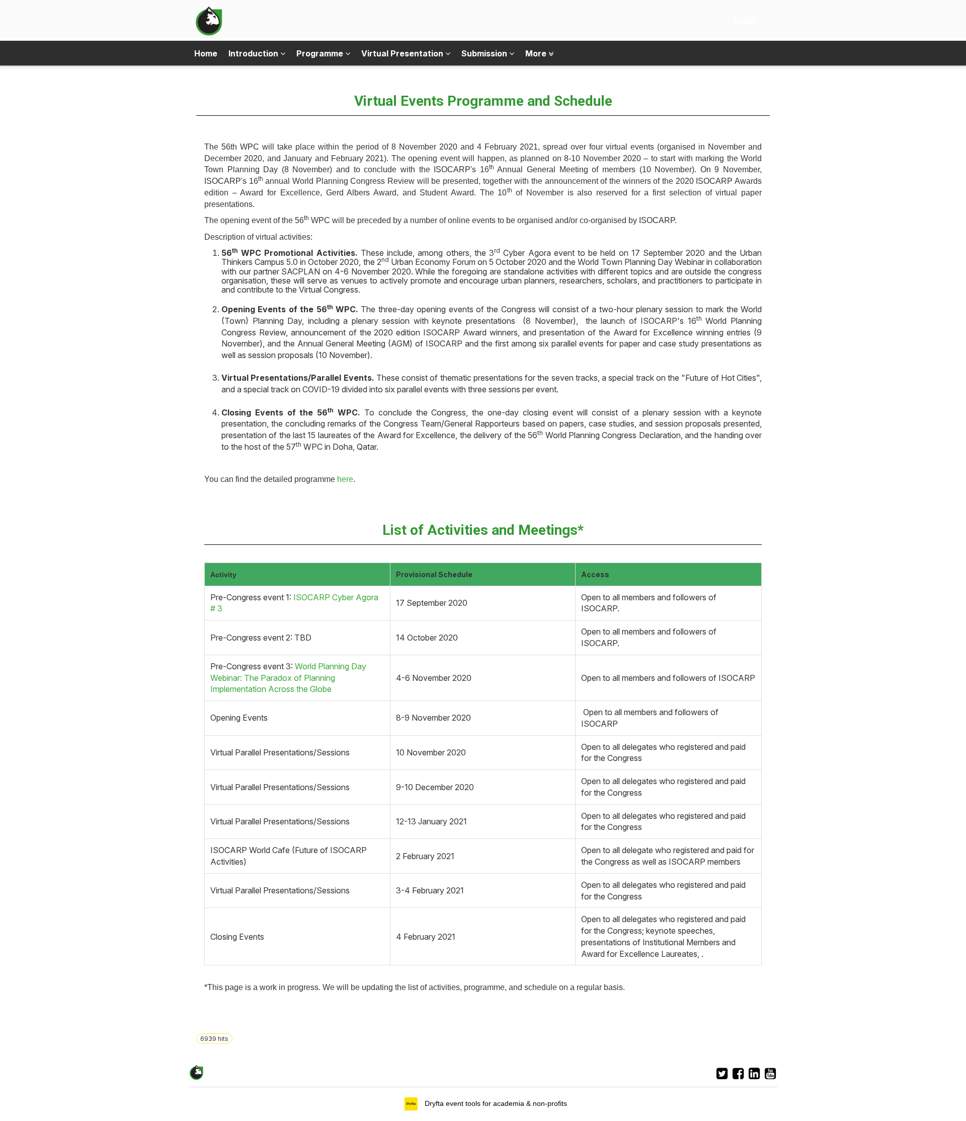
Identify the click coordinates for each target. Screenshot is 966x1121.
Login (745, 20)
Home (205, 53)
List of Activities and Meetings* (483, 530)
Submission (485, 53)
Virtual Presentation (403, 53)
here (345, 479)
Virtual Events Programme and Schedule (483, 101)
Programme (320, 53)
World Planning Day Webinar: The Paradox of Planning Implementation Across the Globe (288, 677)
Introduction (254, 53)
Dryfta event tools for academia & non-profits (495, 1103)
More (536, 53)
